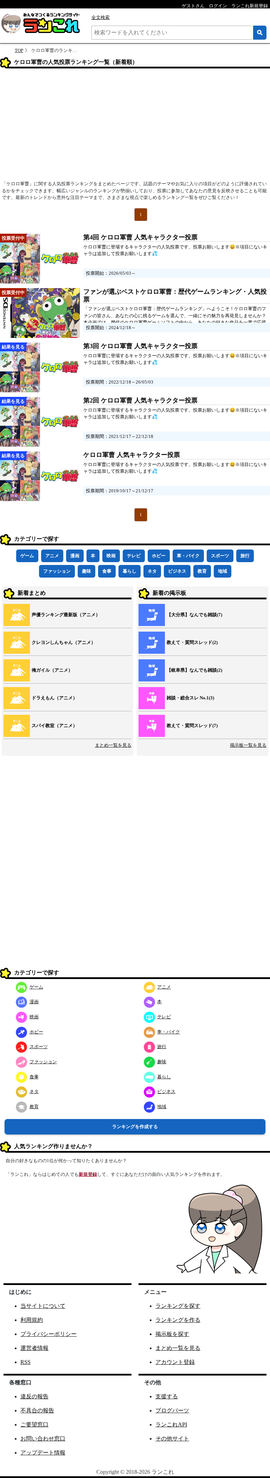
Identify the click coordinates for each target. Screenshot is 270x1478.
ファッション (57, 571)
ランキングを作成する (135, 1126)
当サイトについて (42, 1306)
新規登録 (88, 1174)
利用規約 (31, 1320)
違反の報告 (34, 1396)
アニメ (52, 555)
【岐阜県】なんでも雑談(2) (194, 670)
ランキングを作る (177, 1320)
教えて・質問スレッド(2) (192, 642)
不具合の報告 (37, 1410)
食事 (106, 571)
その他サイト (172, 1439)
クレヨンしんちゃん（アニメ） (64, 642)
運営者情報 (34, 1348)
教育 (202, 571)
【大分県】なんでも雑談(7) (194, 614)
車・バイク (188, 555)
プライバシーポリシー (48, 1334)
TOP (19, 50)
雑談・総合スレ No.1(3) (190, 697)
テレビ (134, 555)
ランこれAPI (171, 1424)
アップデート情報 (42, 1453)
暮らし (129, 571)
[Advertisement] (135, 127)
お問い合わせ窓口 (42, 1439)
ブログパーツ (172, 1410)
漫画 (74, 555)
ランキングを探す (177, 1306)
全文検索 (100, 17)
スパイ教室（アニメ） (54, 725)
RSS (25, 1362)
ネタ (152, 571)
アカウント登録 (175, 1362)
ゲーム (27, 555)
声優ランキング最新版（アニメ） (66, 614)
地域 (222, 571)
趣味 (86, 571)
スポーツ (220, 555)
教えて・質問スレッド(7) (192, 725)
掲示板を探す (172, 1334)
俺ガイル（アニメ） (52, 670)
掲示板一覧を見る (248, 745)
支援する (166, 1396)
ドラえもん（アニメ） (54, 697)
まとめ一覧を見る (113, 745)
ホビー (159, 555)
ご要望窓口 (34, 1424)
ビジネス (177, 571)
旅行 (245, 555)
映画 (111, 555)
